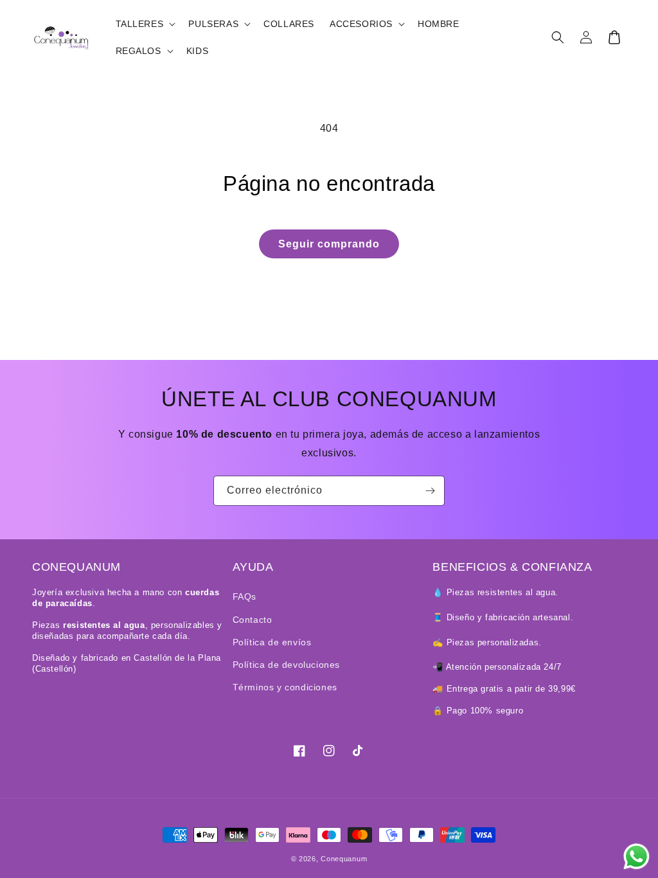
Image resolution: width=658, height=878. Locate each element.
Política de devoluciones (286, 664)
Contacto (252, 619)
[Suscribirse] (430, 491)
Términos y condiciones (285, 687)
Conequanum (344, 859)
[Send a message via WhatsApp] (636, 856)
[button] (144, 23)
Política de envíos (272, 642)
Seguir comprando (329, 243)
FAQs (244, 596)
